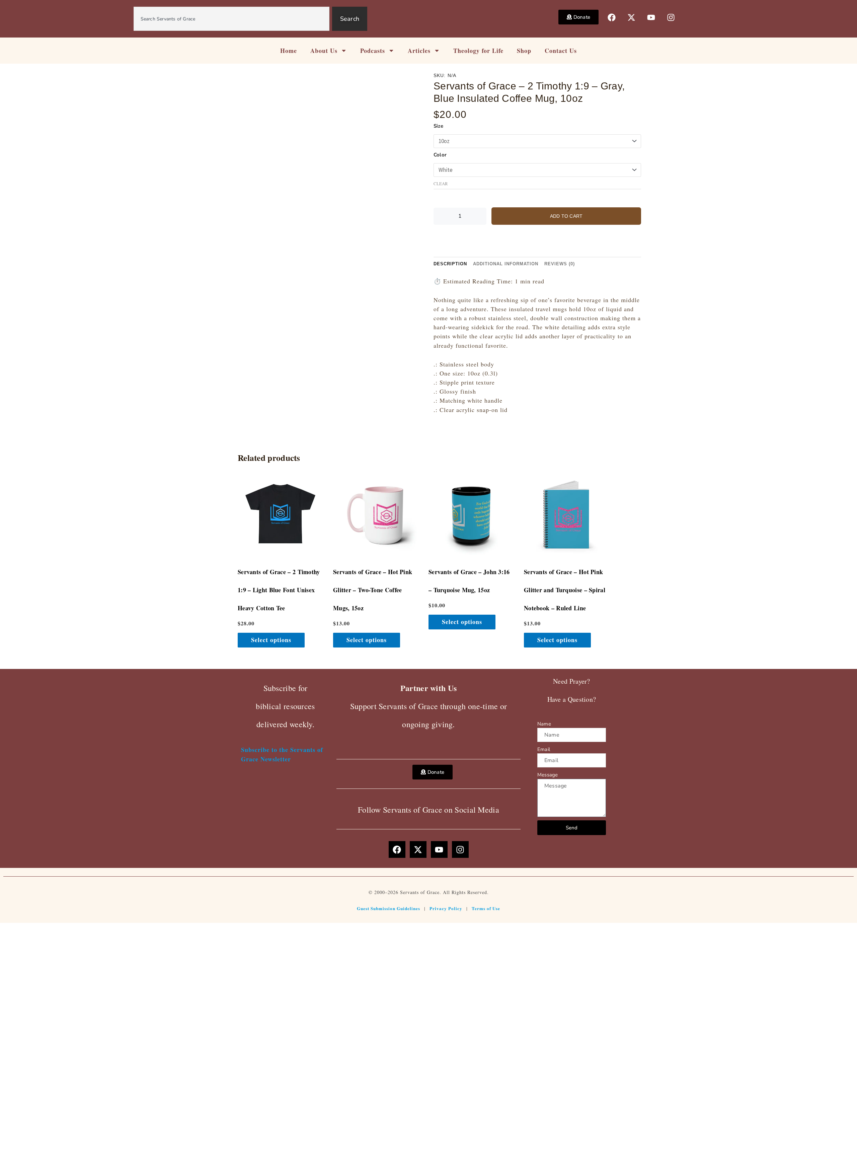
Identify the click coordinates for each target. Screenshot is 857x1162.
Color (440, 154)
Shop (524, 50)
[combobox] (231, 19)
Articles (419, 50)
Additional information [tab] (505, 263)
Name (544, 724)
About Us (323, 50)
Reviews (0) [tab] (559, 263)
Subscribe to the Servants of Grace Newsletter (282, 754)
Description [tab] (450, 263)
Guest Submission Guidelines (388, 908)
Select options (271, 639)
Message (547, 774)
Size (438, 126)
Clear (441, 184)
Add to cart (566, 216)
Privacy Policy (446, 908)
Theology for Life (478, 50)
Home (288, 50)
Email (543, 749)
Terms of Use (486, 908)
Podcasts (372, 50)
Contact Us (561, 50)
